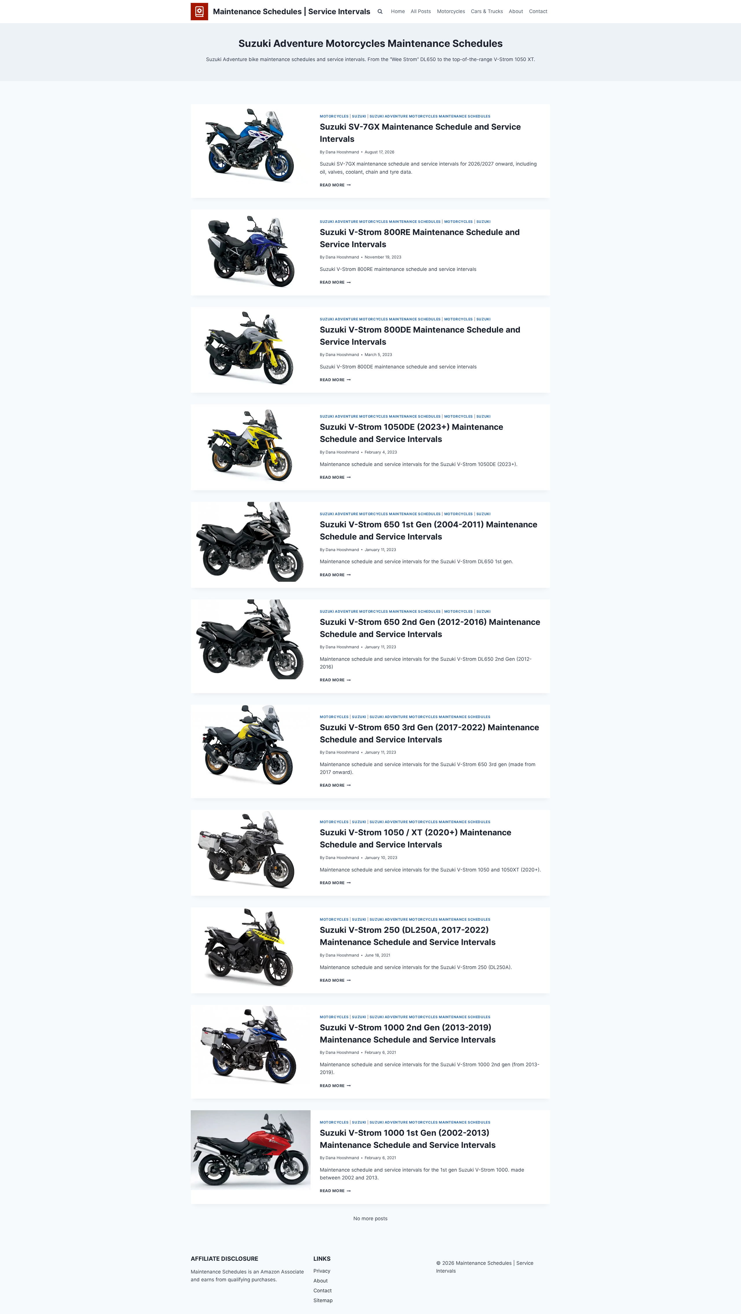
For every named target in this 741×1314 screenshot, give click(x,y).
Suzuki (359, 116)
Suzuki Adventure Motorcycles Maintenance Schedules (430, 116)
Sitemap (323, 1300)
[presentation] (251, 144)
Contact (538, 11)
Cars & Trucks (487, 11)
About (516, 11)
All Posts (421, 11)
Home (398, 11)
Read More (335, 185)
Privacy (321, 1271)
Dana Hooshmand (342, 152)
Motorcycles (451, 11)
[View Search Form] (380, 11)
